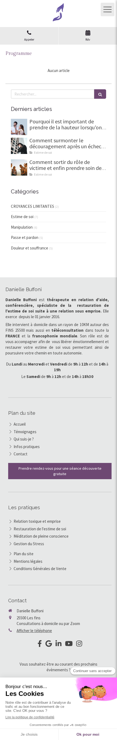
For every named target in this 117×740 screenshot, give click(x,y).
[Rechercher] (100, 94)
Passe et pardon (24, 237)
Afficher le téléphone (34, 630)
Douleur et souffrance (29, 248)
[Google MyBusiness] (48, 644)
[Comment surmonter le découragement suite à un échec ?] (19, 146)
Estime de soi (22, 216)
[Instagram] (79, 644)
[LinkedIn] (58, 644)
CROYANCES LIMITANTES (32, 206)
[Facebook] (40, 644)
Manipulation (22, 227)
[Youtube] (69, 644)
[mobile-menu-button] (107, 9)
